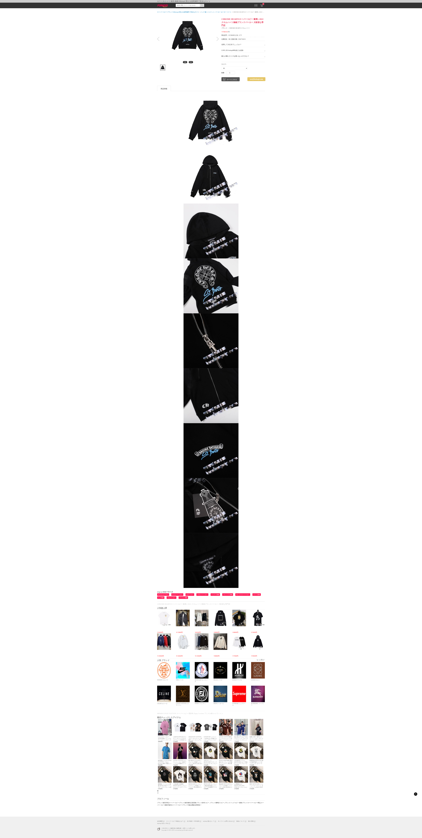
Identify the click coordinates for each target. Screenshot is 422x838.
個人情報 (251, 821)
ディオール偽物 (215, 594)
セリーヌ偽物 (256, 594)
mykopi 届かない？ (208, 821)
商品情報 (164, 89)
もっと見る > (261, 660)
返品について (240, 821)
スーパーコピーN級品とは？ (174, 821)
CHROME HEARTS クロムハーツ (239, 28)
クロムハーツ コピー (202, 594)
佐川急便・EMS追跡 (193, 821)
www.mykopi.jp (179, 830)
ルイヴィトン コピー (177, 594)
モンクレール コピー (163, 594)
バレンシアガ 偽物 (227, 594)
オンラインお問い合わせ (225, 821)
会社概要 (160, 821)
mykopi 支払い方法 (162, 823)
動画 (191, 62)
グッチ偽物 (161, 597)
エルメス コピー (171, 597)
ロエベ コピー (189, 594)
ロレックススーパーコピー (242, 594)
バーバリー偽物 (183, 597)
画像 (185, 62)
